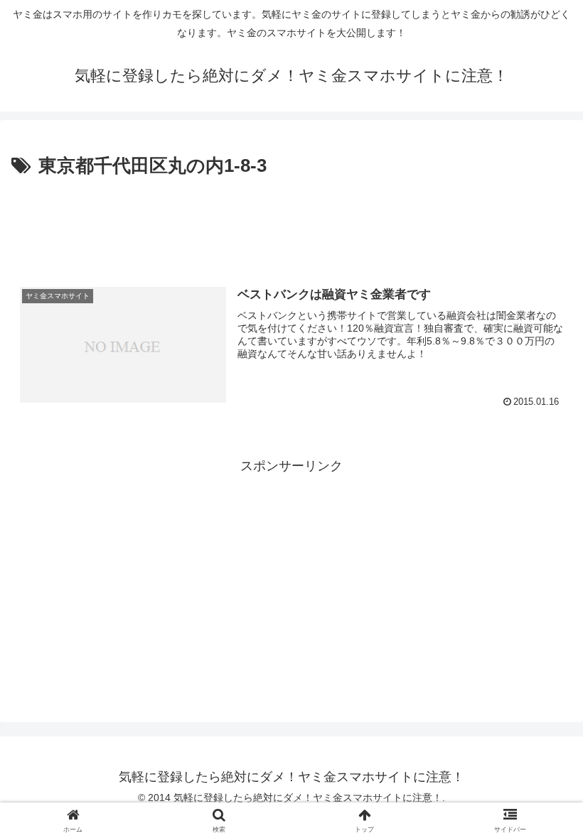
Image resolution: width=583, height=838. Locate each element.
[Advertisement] (291, 222)
